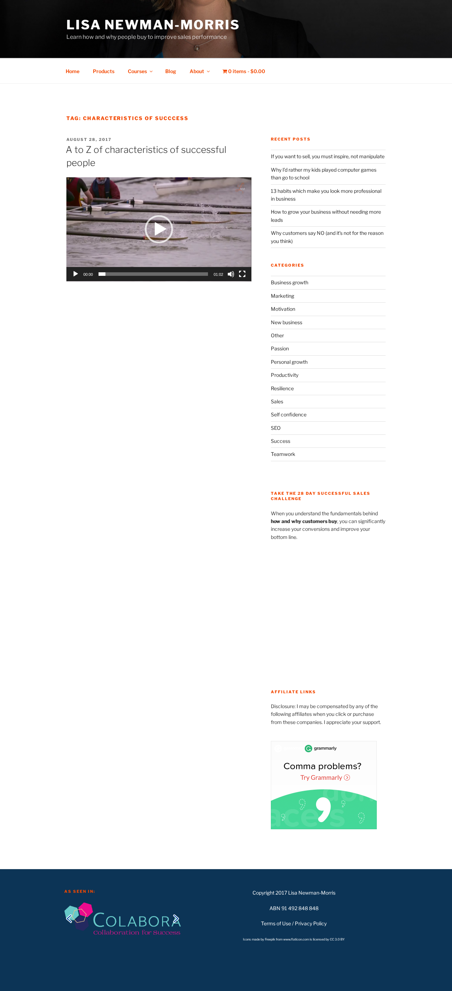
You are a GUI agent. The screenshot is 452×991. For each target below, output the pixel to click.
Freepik (270, 939)
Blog (170, 71)
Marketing (282, 296)
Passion (280, 348)
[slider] (153, 274)
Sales (277, 401)
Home (72, 71)
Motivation (283, 309)
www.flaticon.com (296, 939)
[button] (159, 229)
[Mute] (230, 274)
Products (103, 71)
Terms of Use (276, 923)
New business (286, 322)
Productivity (284, 375)
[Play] (75, 274)
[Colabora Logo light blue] (122, 918)
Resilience (282, 388)
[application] (158, 229)
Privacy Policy (311, 923)
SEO (276, 428)
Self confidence (289, 414)
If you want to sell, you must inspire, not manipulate (328, 156)
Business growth (289, 282)
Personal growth (289, 362)
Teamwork (283, 454)
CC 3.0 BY (337, 939)
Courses (137, 71)
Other (277, 335)
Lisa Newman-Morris (153, 24)
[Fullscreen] (242, 274)
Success (280, 441)
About (197, 71)
